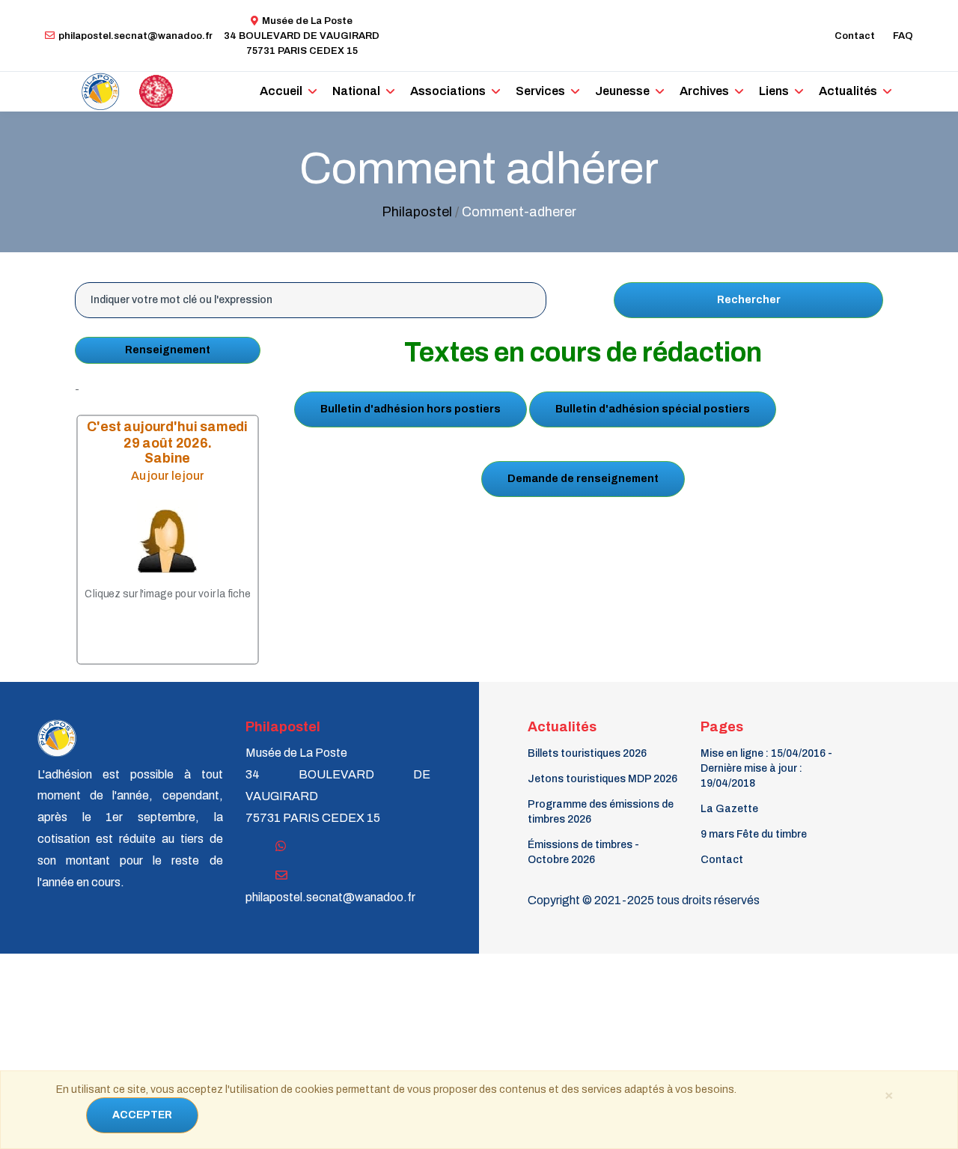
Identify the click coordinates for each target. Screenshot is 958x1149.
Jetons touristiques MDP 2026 (602, 778)
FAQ (903, 36)
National (356, 91)
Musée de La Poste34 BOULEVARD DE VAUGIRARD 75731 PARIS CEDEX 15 (301, 36)
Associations (448, 91)
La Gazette (729, 808)
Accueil (281, 91)
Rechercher (749, 299)
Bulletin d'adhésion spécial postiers (652, 409)
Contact (855, 36)
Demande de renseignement (583, 478)
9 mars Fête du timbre (754, 834)
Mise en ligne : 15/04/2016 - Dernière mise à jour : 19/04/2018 (766, 768)
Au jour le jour (167, 475)
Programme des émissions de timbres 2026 (601, 812)
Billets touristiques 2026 (587, 753)
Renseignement (167, 350)
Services (540, 91)
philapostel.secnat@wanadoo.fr (135, 36)
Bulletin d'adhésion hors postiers (410, 409)
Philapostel (417, 211)
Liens (774, 91)
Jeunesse (622, 91)
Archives (704, 91)
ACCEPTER (142, 1115)
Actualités (848, 91)
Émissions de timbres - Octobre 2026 (583, 852)
